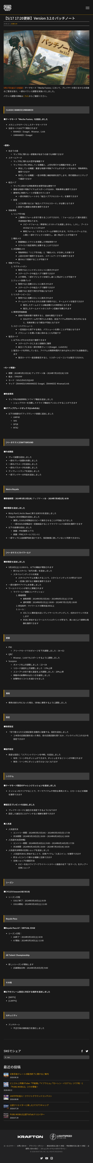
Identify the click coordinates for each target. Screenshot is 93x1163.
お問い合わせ (22, 1146)
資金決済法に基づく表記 (55, 1146)
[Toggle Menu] (87, 8)
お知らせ (14, 24)
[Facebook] (82, 1051)
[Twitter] (87, 1051)
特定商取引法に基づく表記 (75, 1146)
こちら (26, 96)
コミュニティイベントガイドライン (53, 1148)
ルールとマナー (9, 1146)
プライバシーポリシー (37, 1146)
